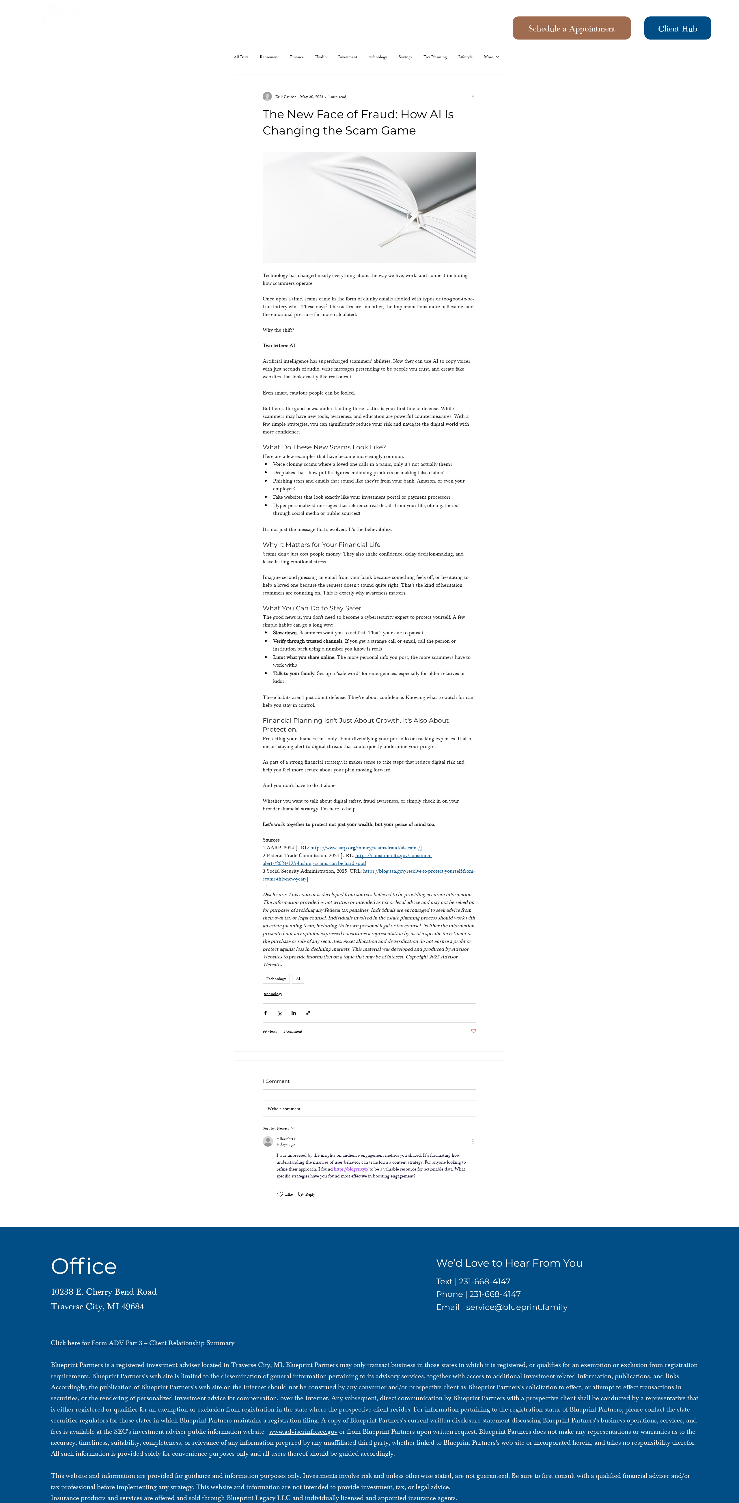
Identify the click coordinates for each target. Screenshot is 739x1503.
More (488, 56)
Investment (347, 56)
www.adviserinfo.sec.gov (303, 1431)
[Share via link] (308, 1013)
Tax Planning (435, 56)
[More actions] (472, 96)
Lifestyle (465, 56)
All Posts (241, 56)
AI (298, 978)
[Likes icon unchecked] (280, 1194)
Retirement (269, 56)
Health (321, 56)
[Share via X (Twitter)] (279, 1013)
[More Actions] (472, 1141)
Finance (297, 56)
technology (378, 56)
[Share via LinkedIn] (293, 1013)
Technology (276, 978)
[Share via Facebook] (265, 1013)
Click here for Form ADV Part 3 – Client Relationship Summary (142, 1342)
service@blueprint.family (517, 1307)
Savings (405, 56)
